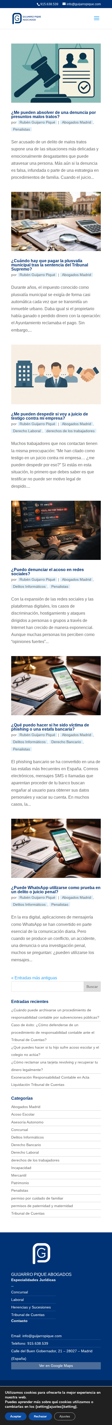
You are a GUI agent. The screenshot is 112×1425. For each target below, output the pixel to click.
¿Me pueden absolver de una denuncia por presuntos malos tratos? (53, 114)
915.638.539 (49, 4)
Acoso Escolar (23, 1114)
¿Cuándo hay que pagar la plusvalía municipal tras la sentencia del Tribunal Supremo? (49, 265)
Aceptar (15, 1416)
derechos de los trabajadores (70, 431)
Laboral (17, 1300)
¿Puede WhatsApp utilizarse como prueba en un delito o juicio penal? (56, 889)
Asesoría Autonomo (27, 1122)
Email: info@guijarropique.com (36, 1336)
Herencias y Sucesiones (31, 1307)
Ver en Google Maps (56, 1365)
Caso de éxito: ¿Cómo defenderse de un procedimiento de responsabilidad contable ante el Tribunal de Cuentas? (52, 1032)
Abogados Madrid (76, 122)
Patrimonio (20, 1183)
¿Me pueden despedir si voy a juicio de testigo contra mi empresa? (49, 416)
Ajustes (64, 1416)
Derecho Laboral (27, 431)
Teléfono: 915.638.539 (29, 1343)
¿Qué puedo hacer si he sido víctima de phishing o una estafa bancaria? (50, 727)
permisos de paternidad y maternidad (42, 1206)
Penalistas (21, 129)
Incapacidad (21, 1168)
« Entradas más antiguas (34, 978)
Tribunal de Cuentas (28, 1213)
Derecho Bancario (66, 742)
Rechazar (40, 1416)
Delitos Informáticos (29, 586)
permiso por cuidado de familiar (37, 1198)
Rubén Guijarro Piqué (37, 122)
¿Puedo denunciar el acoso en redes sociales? (47, 571)
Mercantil (18, 1175)
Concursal (19, 1130)
